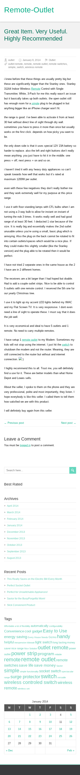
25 (60, 736)
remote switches (58, 64)
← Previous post (14, 422)
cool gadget (33, 631)
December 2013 (16, 532)
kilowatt (30, 642)
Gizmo (52, 637)
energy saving (15, 637)
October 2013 (14, 545)
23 (40, 736)
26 (70, 736)
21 (19, 736)
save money (45, 665)
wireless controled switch (30, 682)
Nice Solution (30, 648)
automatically (39, 625)
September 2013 (16, 551)
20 (9, 736)
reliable (58, 654)
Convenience (14, 631)
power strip (24, 653)
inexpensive (20, 642)
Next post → (68, 422)
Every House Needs (38, 637)
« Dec (9, 750)
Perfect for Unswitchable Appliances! (27, 592)
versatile (61, 677)
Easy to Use (55, 630)
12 (70, 721)
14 (19, 729)
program (46, 653)
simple (12, 67)
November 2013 (16, 538)
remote (28, 64)
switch (20, 67)
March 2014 (13, 512)
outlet (11, 60)
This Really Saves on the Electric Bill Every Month (34, 579)
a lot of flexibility (22, 626)
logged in (25, 445)
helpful (9, 642)
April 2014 (12, 505)
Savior (59, 666)
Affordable (9, 626)
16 (40, 729)
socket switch (50, 671)
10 (50, 721)
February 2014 (15, 518)
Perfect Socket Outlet (18, 585)
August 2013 (14, 558)
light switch (43, 642)
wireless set (24, 688)
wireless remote (34, 67)
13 (9, 729)
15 (29, 729)
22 (29, 736)
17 (50, 729)
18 (60, 729)
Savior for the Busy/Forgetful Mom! (26, 598)
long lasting (59, 642)
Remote (35, 88)
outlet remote (15, 64)
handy (63, 636)
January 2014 (14, 525)
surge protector (25, 676)
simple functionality (29, 671)
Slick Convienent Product (21, 605)
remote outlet (40, 64)
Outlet (52, 60)
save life (26, 665)
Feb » (70, 750)
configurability (56, 626)
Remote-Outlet (29, 10)
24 (50, 736)
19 (70, 729)
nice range (17, 648)
